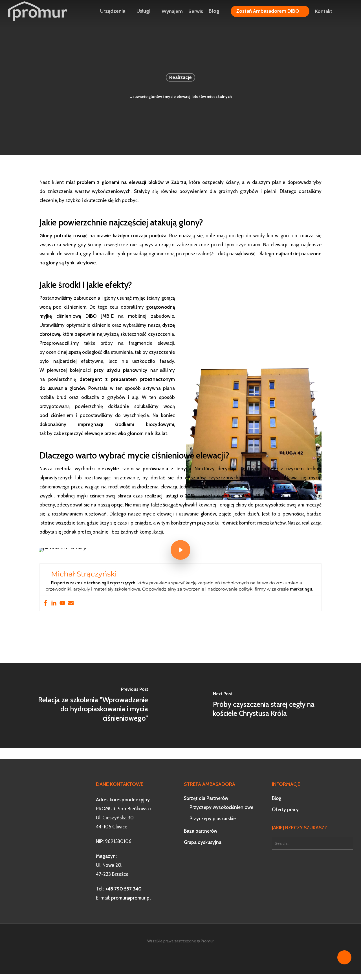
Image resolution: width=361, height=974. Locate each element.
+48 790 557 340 (123, 889)
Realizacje (180, 77)
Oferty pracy (285, 809)
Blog (276, 798)
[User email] (71, 603)
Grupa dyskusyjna (202, 842)
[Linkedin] (54, 603)
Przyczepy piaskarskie (213, 818)
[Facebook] (45, 603)
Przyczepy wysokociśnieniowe (221, 807)
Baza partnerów (200, 831)
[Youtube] (62, 603)
